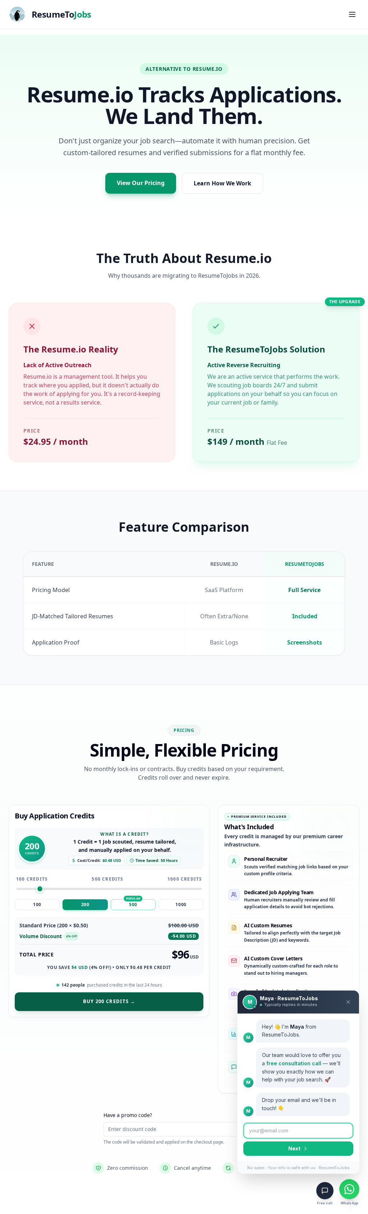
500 (133, 904)
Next (294, 1148)
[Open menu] (352, 14)
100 (37, 904)
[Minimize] (348, 1002)
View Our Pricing (141, 183)
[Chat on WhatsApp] (349, 1189)
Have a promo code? (128, 1115)
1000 (180, 904)
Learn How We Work (222, 183)
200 (85, 904)
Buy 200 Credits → (109, 1001)
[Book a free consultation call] (325, 1190)
